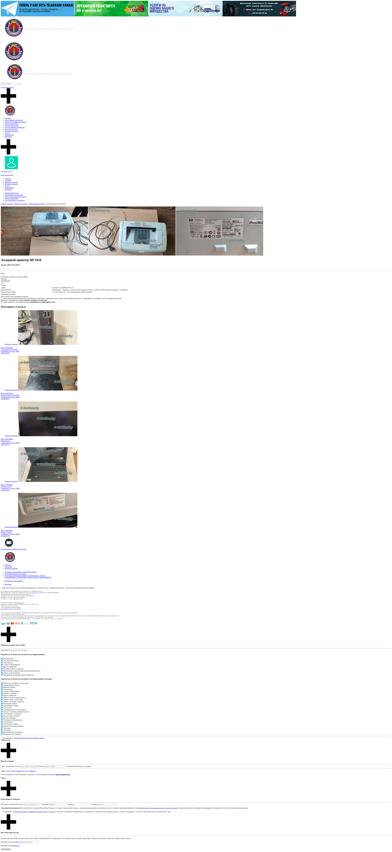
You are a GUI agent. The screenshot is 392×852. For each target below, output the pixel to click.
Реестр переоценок (11, 124)
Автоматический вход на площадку (78, 766)
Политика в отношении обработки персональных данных (25, 575)
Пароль (41, 766)
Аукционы (8, 567)
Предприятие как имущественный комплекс (18, 675)
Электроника (7, 689)
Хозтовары (7, 730)
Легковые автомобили (11, 661)
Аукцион (8, 180)
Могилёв (19, 608)
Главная (7, 118)
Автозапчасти (8, 722)
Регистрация (5, 87)
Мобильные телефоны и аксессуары (15, 683)
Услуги (7, 133)
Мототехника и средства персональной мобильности (21, 671)
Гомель (10, 608)
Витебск (6, 608)
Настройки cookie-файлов (14, 581)
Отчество (94, 804)
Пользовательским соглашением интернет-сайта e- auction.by (34, 812)
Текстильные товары (10, 724)
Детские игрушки (9, 718)
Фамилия (45, 804)
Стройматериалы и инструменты (14, 710)
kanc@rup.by (35, 592)
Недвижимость (8, 658)
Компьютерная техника (11, 685)
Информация (9, 135)
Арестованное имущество (14, 120)
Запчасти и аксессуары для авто (14, 697)
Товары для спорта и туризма (13, 701)
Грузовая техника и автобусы (13, 669)
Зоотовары (7, 728)
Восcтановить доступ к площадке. (24, 771)
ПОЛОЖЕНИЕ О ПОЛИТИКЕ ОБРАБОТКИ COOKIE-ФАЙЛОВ (28, 577)
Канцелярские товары (11, 705)
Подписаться (6, 740)
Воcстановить (6, 849)
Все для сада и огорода (11, 716)
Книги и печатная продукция (13, 726)
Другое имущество (9, 667)
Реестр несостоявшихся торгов (15, 122)
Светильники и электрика (12, 714)
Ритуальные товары (10, 703)
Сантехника (7, 708)
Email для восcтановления (10, 842)
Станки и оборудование (11, 665)
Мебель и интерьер (10, 693)
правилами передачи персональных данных (29, 738)
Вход (11, 87)
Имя (69, 804)
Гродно (14, 608)
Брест (2, 608)
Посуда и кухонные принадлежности (16, 712)
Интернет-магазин (11, 129)
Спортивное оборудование (12, 720)
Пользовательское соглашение (15, 574)
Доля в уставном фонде (11, 673)
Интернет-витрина (11, 131)
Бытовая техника (9, 687)
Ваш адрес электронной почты (11, 804)
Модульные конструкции (12, 734)
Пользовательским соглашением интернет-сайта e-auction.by (157, 808)
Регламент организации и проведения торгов (20, 572)
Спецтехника (8, 663)
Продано (4, 279)
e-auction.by (21, 602)
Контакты (8, 136)
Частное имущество (12, 125)
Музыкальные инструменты (13, 732)
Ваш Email (4, 650)
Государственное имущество (15, 127)
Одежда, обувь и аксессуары (13, 699)
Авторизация (14, 845)
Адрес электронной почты (10, 766)
